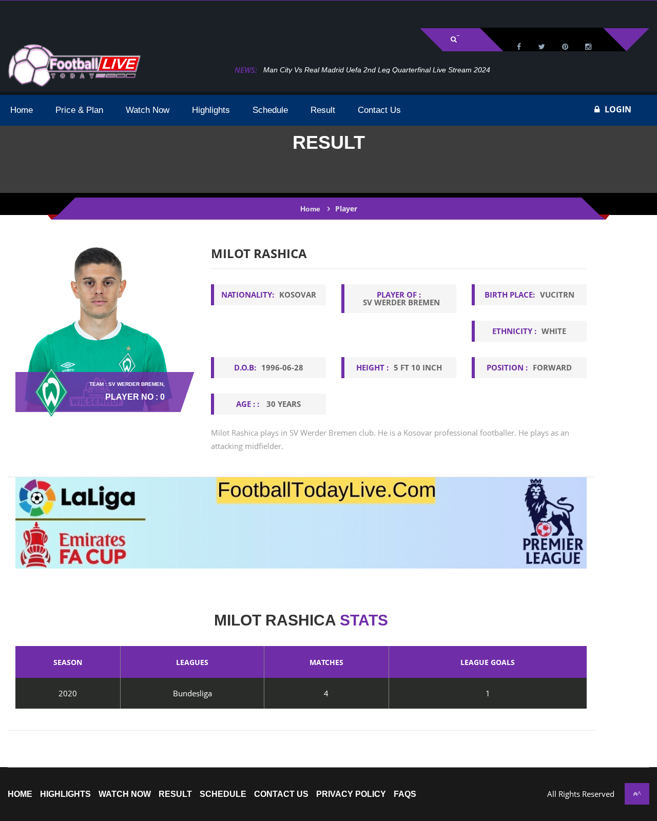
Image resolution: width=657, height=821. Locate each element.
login (618, 109)
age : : (268, 404)
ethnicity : (529, 331)
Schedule (223, 794)
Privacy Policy (351, 794)
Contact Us (281, 794)
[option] (398, 357)
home (20, 794)
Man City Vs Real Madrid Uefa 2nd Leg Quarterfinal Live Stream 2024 (376, 69)
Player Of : (401, 298)
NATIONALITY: (268, 294)
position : (529, 367)
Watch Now (125, 794)
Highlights (65, 794)
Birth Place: (529, 294)
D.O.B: (268, 367)
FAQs (405, 794)
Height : (399, 367)
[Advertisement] (128, 13)
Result (175, 794)
